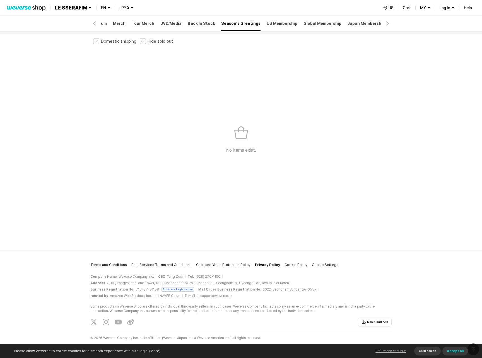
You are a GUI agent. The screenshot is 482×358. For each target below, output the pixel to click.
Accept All (455, 351)
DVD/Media (171, 23)
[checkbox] (114, 41)
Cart (407, 8)
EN (103, 8)
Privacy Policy (267, 265)
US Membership (282, 23)
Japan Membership (366, 23)
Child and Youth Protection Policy (223, 265)
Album (101, 23)
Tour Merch (143, 23)
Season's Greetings (241, 23)
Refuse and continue (390, 351)
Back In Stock (201, 23)
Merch (119, 23)
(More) (154, 351)
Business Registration (178, 289)
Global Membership (322, 23)
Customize (427, 351)
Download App (377, 322)
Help (468, 8)
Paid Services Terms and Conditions (161, 265)
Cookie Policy (296, 265)
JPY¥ (124, 8)
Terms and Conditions (108, 265)
